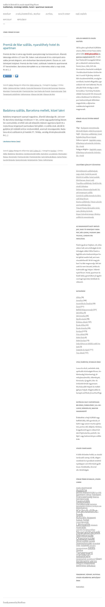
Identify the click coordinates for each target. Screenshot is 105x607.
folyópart (96, 494)
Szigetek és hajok (82, 350)
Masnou (62, 88)
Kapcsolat (7, 19)
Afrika (78, 297)
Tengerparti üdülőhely (11, 94)
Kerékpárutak (96, 506)
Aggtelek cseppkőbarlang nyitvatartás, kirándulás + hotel (88, 143)
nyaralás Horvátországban (85, 530)
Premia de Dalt (16, 91)
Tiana (40, 160)
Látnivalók (83, 524)
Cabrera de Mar (14, 88)
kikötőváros (81, 507)
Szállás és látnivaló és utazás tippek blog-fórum (21, 4)
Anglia (78, 488)
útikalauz (91, 565)
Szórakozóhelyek (81, 548)
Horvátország (83, 503)
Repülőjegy (21, 19)
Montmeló (13, 157)
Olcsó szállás (82, 541)
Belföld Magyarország (84, 310)
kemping (93, 504)
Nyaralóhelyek (88, 532)
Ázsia (78, 306)
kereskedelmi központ (84, 506)
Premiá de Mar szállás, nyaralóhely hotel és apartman (31, 46)
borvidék (98, 492)
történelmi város (86, 561)
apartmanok (86, 488)
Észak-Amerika (81, 328)
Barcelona (19, 154)
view (18, 141)
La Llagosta (53, 154)
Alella (5, 88)
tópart (99, 558)
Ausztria (81, 490)
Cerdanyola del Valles (32, 154)
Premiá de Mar (28, 91)
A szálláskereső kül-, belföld (28, 14)
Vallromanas (25, 94)
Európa (54, 85)
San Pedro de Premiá (42, 91)
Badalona (11, 154)
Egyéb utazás (81, 319)
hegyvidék (83, 501)
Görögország (82, 498)
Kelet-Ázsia (80, 337)
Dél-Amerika (80, 316)
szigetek (85, 545)
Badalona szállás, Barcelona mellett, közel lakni (34, 110)
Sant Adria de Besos (48, 157)
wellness (81, 565)
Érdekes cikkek (81, 322)
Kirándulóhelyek (87, 512)
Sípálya (79, 550)
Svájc (78, 545)
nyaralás (81, 527)
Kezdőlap (7, 14)
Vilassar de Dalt (37, 94)
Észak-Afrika (80, 325)
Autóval (49, 14)
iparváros (44, 154)
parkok (92, 541)
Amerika (79, 300)
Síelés (91, 548)
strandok (96, 543)
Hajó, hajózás (81, 14)
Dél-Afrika (79, 313)
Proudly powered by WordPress (14, 602)
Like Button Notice (9, 141)
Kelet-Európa (81, 340)
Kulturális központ (86, 517)
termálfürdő (91, 559)
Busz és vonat (64, 14)
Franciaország (84, 496)
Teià (64, 91)
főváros (96, 497)
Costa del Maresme (33, 88)
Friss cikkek (80, 334)
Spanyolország (56, 91)
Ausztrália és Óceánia (84, 303)
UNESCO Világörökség (85, 563)
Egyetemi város (83, 494)
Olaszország (85, 538)
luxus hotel (82, 520)
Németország (84, 535)
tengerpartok (32, 160)
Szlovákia (92, 546)
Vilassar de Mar (49, 94)
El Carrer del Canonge (50, 88)
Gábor (11, 85)
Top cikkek (80, 353)
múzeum (94, 525)
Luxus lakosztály (82, 522)
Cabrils (22, 88)
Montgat (6, 91)
